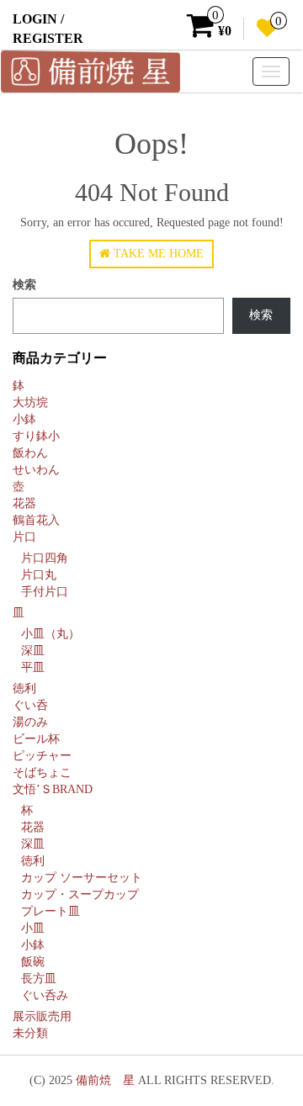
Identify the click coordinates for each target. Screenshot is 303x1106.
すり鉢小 (36, 436)
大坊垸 (30, 402)
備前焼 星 (105, 1080)
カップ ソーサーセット (81, 877)
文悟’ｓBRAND (53, 789)
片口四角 (44, 558)
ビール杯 (36, 739)
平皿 (33, 667)
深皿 (33, 650)
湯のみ (30, 722)
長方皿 (38, 978)
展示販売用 (42, 1016)
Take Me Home (157, 253)
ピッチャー (42, 755)
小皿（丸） (50, 633)
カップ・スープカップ (80, 894)
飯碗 (33, 961)
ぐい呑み (44, 995)
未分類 (30, 1033)
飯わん (30, 453)
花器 (24, 503)
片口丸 (38, 575)
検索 (24, 284)
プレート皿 (50, 911)
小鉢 (24, 419)
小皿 (33, 928)
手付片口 (44, 591)
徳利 (24, 688)
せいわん (36, 469)
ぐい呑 (30, 705)
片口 (24, 537)
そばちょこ (42, 772)
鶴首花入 (36, 520)
